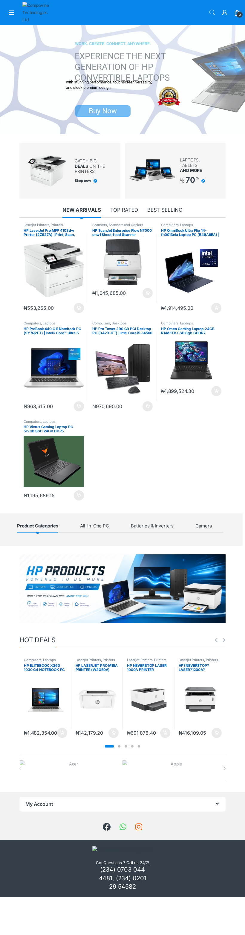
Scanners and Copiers (126, 225)
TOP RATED (124, 210)
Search (212, 12)
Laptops (186, 225)
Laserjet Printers (36, 225)
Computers (170, 225)
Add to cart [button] (79, 308)
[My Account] (224, 12)
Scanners (99, 225)
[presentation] (224, 768)
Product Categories (37, 526)
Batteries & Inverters (152, 526)
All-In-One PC (94, 526)
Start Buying (102, 100)
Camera (203, 526)
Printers (57, 225)
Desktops (118, 323)
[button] (109, 746)
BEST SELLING (165, 210)
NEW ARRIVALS (81, 210)
